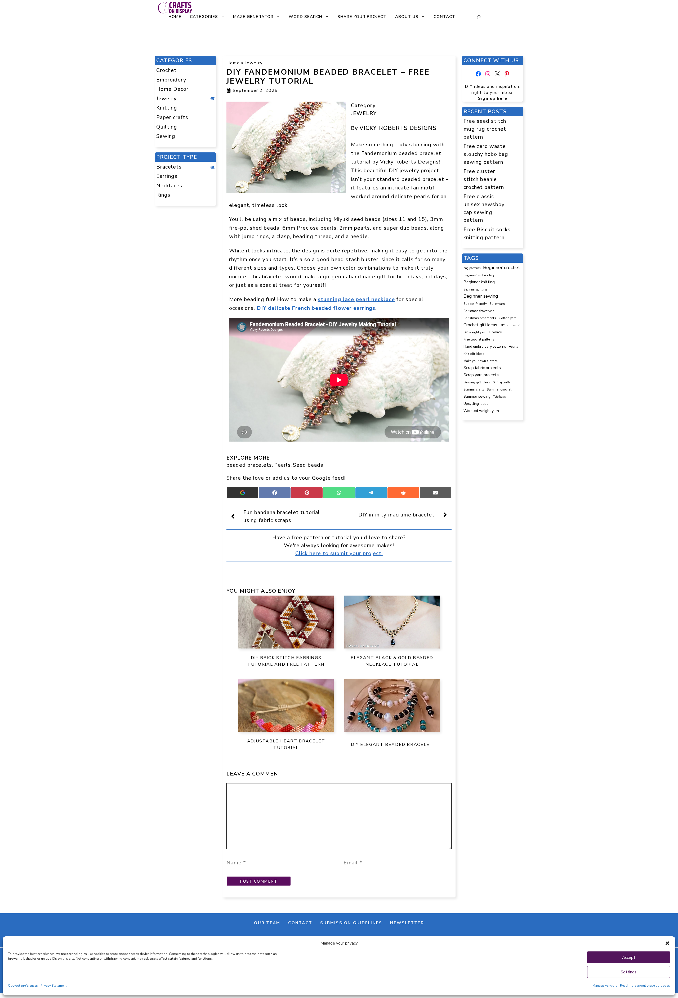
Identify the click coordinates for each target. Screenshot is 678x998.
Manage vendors (604, 985)
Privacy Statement (53, 985)
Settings (628, 972)
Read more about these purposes (645, 985)
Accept (628, 957)
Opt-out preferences (23, 985)
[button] (667, 943)
